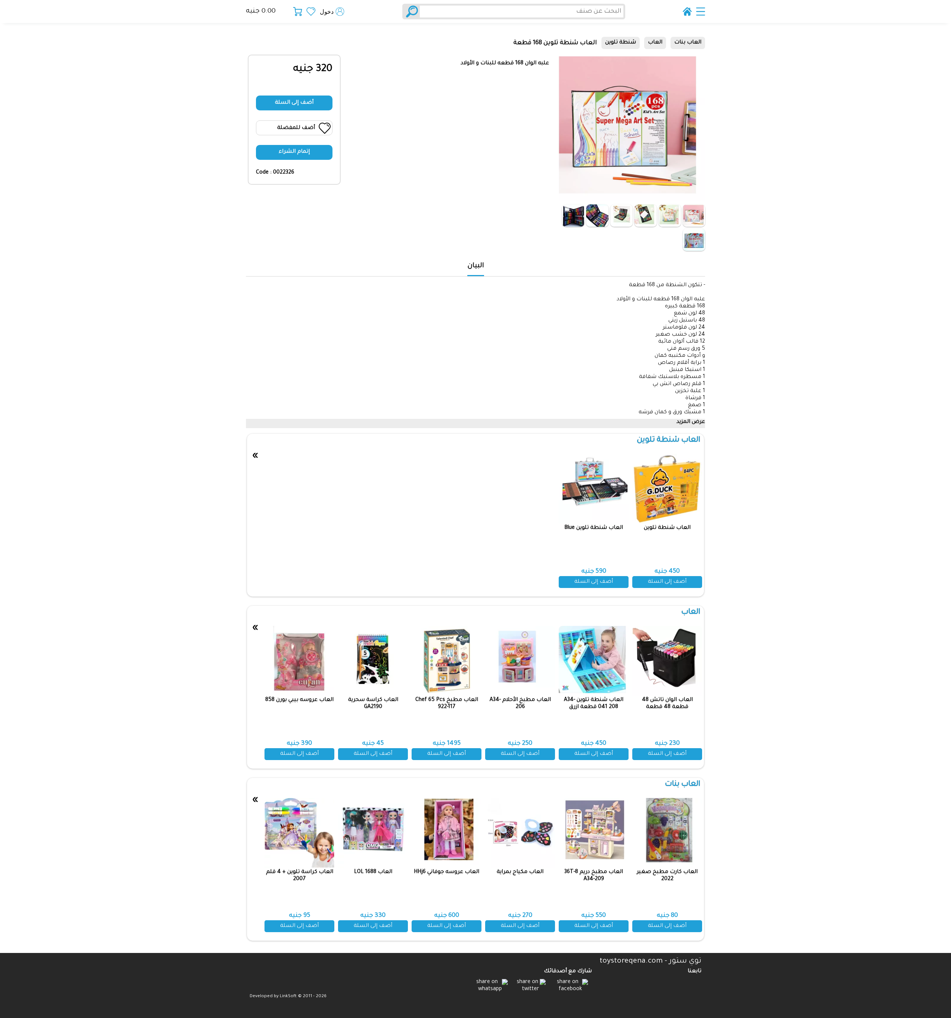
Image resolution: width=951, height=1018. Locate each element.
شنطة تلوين (620, 43)
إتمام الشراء (294, 152)
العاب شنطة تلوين (668, 440)
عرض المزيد (690, 422)
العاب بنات (687, 43)
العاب (655, 43)
